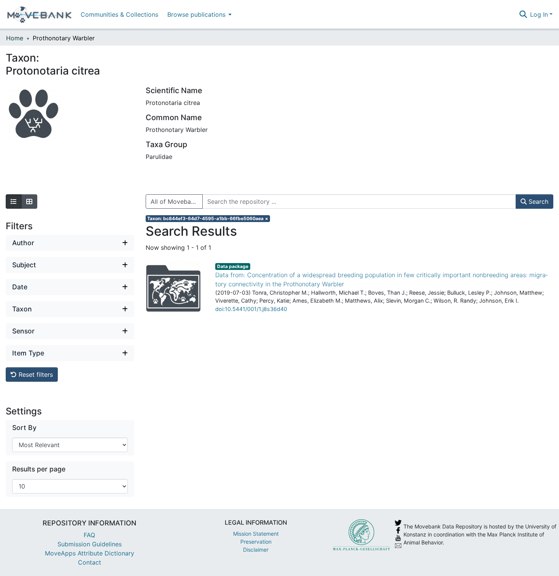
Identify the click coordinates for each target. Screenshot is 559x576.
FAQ (89, 535)
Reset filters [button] (35, 374)
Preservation (256, 541)
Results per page (38, 469)
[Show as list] (14, 201)
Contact (89, 562)
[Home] (39, 14)
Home (14, 38)
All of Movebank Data (177, 201)
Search (537, 201)
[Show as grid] (29, 201)
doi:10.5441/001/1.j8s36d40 (251, 309)
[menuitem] (199, 14)
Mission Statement (256, 533)
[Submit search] (523, 14)
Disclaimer (255, 549)
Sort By (24, 428)
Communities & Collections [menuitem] (119, 14)
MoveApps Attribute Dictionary (89, 553)
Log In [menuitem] (539, 14)
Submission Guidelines (89, 544)
